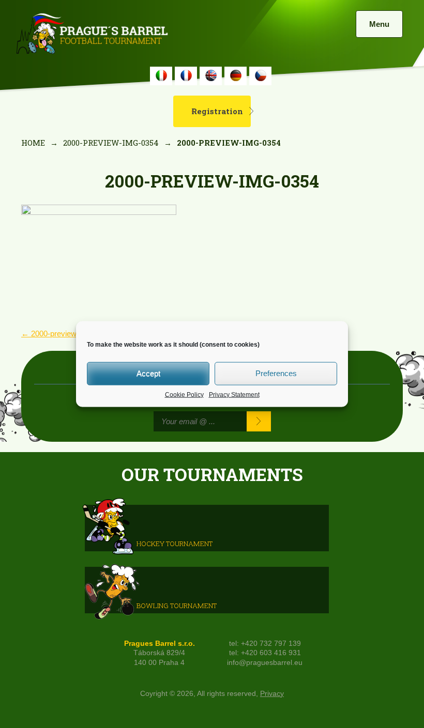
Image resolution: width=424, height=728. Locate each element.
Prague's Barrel (92, 34)
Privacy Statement (234, 394)
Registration (217, 111)
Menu (379, 24)
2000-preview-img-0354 (111, 142)
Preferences (276, 373)
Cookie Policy (184, 394)
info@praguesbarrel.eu (264, 663)
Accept (148, 373)
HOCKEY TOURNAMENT (175, 543)
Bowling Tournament (177, 605)
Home (33, 142)
